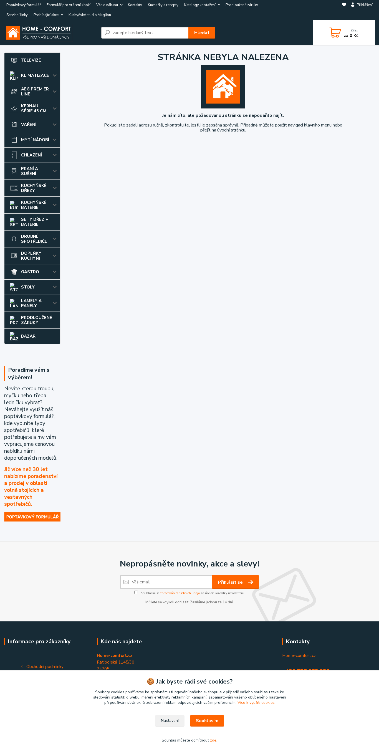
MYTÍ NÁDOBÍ (35, 140)
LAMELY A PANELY (31, 303)
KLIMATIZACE (35, 75)
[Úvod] (50, 33)
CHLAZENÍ (31, 155)
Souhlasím (207, 721)
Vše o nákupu (107, 4)
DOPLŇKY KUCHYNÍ (31, 256)
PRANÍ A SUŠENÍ (29, 171)
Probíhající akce (46, 14)
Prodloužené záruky (242, 4)
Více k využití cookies (256, 702)
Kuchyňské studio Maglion (90, 14)
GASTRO (30, 272)
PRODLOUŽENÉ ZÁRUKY (36, 320)
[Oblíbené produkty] (344, 10)
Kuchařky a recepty (163, 4)
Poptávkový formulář (23, 4)
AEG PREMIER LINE (35, 91)
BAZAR (28, 336)
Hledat (201, 33)
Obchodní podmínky (45, 666)
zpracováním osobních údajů (180, 593)
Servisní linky (17, 14)
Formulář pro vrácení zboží (68, 4)
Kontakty (135, 4)
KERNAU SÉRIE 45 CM (33, 108)
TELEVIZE (31, 60)
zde (213, 740)
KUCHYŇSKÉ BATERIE (34, 205)
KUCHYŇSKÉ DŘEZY (34, 188)
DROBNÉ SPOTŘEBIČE (34, 239)
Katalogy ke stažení (200, 4)
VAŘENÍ (28, 124)
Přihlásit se (231, 582)
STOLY (28, 287)
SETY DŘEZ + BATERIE (34, 222)
